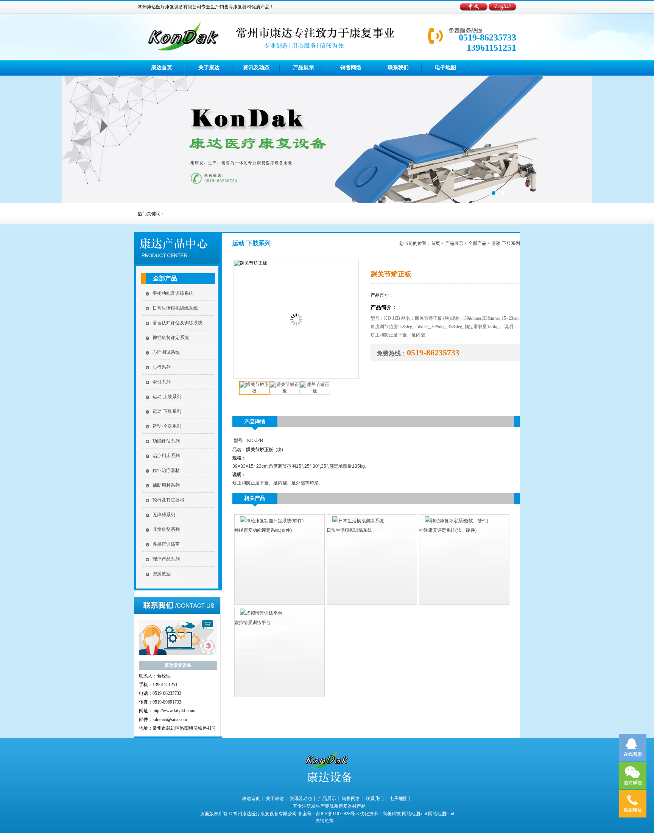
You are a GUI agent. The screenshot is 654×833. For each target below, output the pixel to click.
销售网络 (350, 67)
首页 (435, 243)
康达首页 (161, 67)
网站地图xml (414, 813)
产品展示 (303, 67)
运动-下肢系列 (167, 411)
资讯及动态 (256, 67)
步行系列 (162, 367)
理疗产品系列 (166, 559)
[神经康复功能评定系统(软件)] (269, 520)
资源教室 (162, 573)
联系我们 (398, 67)
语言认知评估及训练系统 (177, 322)
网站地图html (441, 813)
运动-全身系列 (167, 426)
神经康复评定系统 (171, 337)
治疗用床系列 (166, 455)
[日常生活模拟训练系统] (355, 520)
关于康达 (209, 67)
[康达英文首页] (502, 9)
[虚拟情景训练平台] (258, 613)
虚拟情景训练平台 (252, 622)
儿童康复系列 (166, 529)
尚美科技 (392, 813)
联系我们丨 (377, 798)
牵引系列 (162, 382)
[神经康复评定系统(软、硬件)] (453, 520)
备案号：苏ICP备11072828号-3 (328, 813)
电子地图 (445, 67)
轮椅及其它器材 (168, 500)
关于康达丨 (277, 798)
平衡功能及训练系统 (173, 293)
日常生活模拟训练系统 (175, 308)
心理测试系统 (166, 352)
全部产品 (165, 278)
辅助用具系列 (166, 485)
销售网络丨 (353, 798)
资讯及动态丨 (303, 798)
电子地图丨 (400, 798)
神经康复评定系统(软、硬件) (447, 530)
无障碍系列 (164, 514)
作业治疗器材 (166, 470)
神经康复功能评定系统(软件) (263, 530)
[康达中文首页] (474, 9)
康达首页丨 (253, 798)
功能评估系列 (166, 441)
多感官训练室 (166, 544)
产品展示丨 (329, 798)
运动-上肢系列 (167, 396)
